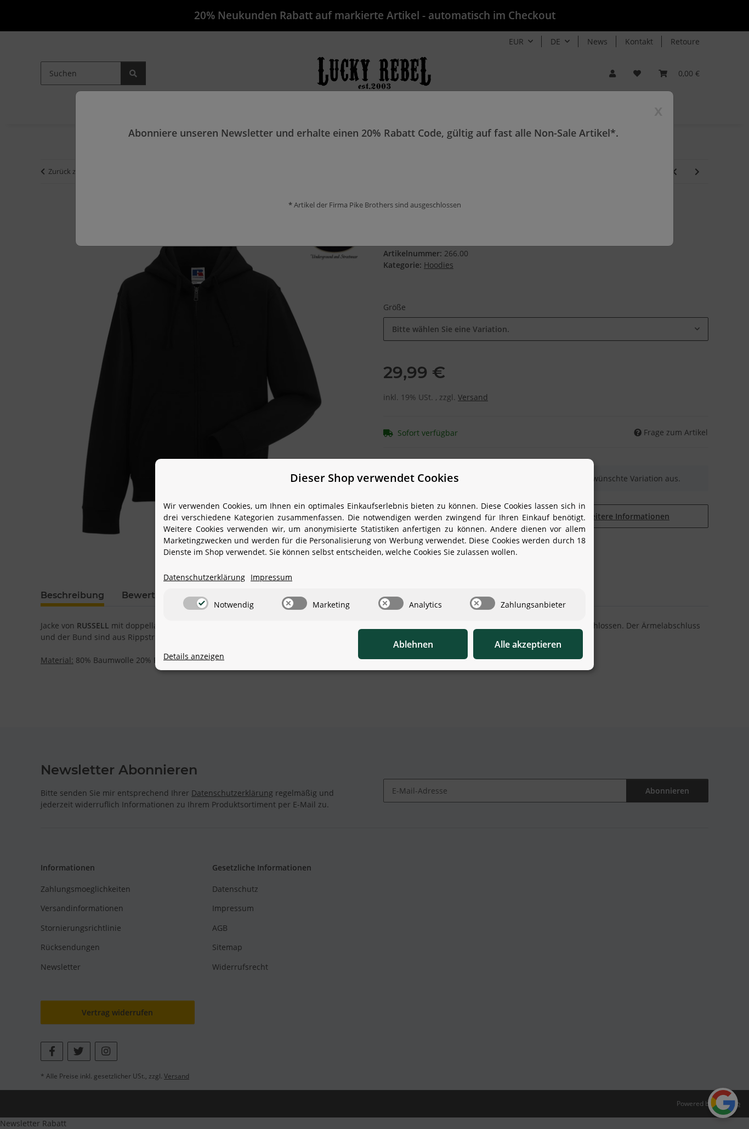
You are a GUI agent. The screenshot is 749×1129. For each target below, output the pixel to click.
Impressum (271, 577)
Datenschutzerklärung (204, 577)
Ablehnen (413, 644)
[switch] (195, 603)
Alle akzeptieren (528, 644)
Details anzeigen (193, 656)
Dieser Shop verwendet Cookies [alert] (374, 477)
